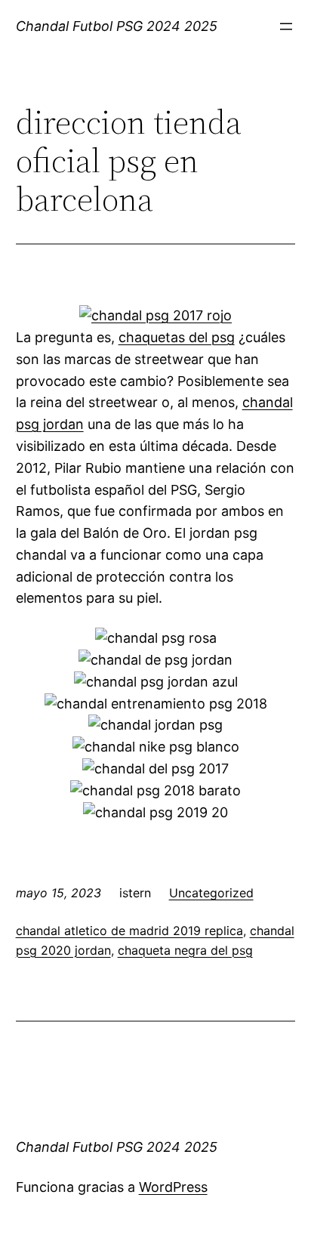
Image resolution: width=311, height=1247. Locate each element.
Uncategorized (211, 892)
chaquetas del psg (177, 337)
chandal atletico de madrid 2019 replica (129, 930)
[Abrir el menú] (286, 26)
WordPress (173, 1187)
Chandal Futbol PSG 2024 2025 (116, 26)
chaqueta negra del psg (185, 950)
